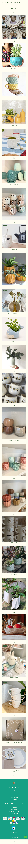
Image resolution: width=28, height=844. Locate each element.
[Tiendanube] (14, 832)
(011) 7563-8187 (14, 809)
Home (14, 790)
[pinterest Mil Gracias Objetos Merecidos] (18, 787)
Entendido (14, 842)
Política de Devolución (14, 797)
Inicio (8, 7)
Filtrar (14, 12)
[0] (25, 3)
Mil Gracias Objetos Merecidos (11, 2)
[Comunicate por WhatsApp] (25, 837)
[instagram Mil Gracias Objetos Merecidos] (9, 787)
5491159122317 (14, 807)
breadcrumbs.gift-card (13, 7)
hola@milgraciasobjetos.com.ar (14, 811)
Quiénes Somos (14, 799)
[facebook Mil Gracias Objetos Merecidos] (12, 787)
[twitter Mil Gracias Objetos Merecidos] (15, 787)
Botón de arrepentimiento (14, 837)
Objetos (14, 792)
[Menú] (23, 2)
